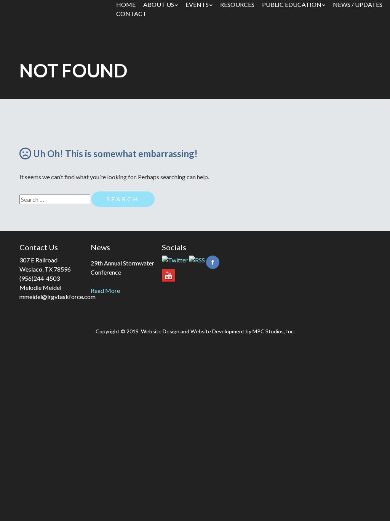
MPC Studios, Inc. (274, 331)
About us (158, 4)
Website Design (160, 331)
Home (126, 4)
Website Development (217, 331)
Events (197, 4)
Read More (105, 290)
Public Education (291, 4)
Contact (131, 13)
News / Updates (357, 4)
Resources (237, 4)
